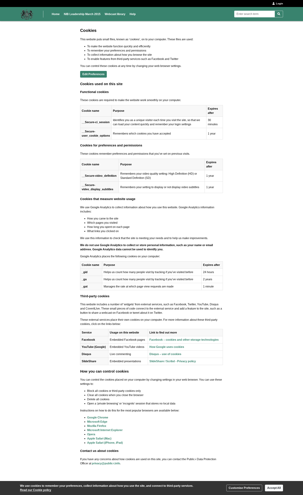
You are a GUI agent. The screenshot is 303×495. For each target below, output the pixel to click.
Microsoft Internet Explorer (105, 430)
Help (133, 14)
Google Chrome (97, 417)
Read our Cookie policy (35, 490)
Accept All (274, 487)
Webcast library (115, 14)
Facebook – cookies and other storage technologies (184, 339)
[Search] (279, 14)
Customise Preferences (244, 487)
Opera (91, 434)
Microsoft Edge (97, 421)
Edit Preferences (93, 74)
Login (279, 3)
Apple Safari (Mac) (99, 438)
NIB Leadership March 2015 (82, 14)
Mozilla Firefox (96, 425)
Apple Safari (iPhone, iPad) (105, 442)
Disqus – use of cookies (165, 354)
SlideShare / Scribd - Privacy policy (172, 361)
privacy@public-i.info (106, 463)
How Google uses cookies (166, 346)
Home (56, 14)
